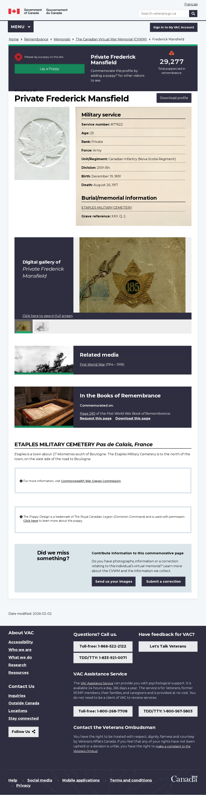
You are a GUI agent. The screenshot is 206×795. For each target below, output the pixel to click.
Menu (18, 26)
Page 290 (87, 413)
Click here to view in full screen (48, 316)
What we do (20, 657)
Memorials (62, 39)
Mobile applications (81, 780)
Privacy (23, 785)
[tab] (23, 326)
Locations (17, 711)
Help (12, 780)
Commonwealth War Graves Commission (91, 481)
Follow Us (25, 733)
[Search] (193, 13)
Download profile (174, 98)
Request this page (96, 418)
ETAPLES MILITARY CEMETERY (106, 208)
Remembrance (36, 39)
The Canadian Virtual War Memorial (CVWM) (111, 39)
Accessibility (20, 642)
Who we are (20, 650)
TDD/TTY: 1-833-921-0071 (103, 658)
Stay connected (23, 718)
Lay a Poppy (49, 69)
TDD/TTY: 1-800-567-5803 (168, 711)
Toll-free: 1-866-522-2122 (102, 646)
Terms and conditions (131, 780)
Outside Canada (23, 703)
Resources (18, 672)
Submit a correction (163, 581)
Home (14, 39)
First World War (92, 364)
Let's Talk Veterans (168, 646)
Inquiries (16, 696)
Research (17, 665)
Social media (39, 780)
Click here (30, 521)
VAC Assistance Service (97, 683)
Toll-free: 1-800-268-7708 (102, 711)
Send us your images (113, 581)
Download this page (132, 418)
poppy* (111, 76)
